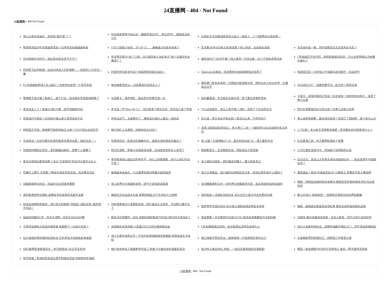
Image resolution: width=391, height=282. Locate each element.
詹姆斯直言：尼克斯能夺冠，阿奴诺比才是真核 (229, 150)
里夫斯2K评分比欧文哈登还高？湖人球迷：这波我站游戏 (235, 47)
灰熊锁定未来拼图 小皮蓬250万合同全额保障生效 (140, 226)
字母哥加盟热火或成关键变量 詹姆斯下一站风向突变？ (56, 226)
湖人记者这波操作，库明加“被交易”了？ (47, 36)
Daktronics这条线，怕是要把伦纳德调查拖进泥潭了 (231, 71)
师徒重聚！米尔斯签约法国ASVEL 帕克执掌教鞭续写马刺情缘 (238, 217)
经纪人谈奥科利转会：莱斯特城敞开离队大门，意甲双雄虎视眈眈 (336, 226)
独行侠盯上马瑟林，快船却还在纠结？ (134, 129)
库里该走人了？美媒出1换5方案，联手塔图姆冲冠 (53, 109)
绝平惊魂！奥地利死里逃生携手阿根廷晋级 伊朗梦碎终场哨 (58, 258)
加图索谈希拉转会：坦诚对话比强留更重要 (49, 183)
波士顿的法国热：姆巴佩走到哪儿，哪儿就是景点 (231, 161)
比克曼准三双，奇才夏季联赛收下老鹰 (320, 140)
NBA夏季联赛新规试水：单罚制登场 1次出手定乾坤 (54, 249)
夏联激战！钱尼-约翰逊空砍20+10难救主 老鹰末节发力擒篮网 (334, 172)
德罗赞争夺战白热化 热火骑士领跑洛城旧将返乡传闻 (232, 206)
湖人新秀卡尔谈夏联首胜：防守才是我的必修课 (139, 183)
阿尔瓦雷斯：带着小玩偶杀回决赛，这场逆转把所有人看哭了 (147, 150)
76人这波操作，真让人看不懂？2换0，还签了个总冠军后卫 (236, 109)
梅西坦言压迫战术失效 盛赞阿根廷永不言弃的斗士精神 (144, 195)
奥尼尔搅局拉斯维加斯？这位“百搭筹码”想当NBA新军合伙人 (59, 161)
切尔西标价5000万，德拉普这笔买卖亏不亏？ (50, 58)
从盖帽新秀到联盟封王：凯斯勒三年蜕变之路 (324, 237)
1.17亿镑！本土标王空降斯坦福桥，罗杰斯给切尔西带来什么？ (335, 129)
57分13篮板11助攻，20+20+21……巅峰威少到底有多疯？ (145, 47)
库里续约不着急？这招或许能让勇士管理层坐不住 (53, 118)
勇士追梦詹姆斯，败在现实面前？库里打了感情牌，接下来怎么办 (336, 118)
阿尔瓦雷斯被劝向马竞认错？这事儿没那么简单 (325, 109)
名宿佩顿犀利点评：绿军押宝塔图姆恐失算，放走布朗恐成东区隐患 (242, 183)
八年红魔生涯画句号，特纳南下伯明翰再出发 (324, 150)
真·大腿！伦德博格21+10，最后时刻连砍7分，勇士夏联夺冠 (237, 140)
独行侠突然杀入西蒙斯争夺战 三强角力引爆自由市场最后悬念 (148, 249)
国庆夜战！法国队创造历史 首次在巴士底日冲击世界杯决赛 (236, 195)
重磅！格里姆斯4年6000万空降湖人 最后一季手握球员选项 (332, 249)
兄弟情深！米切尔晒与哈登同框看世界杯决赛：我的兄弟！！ (59, 140)
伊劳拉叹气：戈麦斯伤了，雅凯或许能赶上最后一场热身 (145, 118)
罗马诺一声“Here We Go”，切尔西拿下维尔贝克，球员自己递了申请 (151, 109)
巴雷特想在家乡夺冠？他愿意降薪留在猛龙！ (138, 71)
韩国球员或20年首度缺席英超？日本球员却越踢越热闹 (55, 47)
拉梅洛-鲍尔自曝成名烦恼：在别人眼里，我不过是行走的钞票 (334, 217)
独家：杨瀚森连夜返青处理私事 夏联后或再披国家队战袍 (331, 206)
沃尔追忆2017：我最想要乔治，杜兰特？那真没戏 (327, 85)
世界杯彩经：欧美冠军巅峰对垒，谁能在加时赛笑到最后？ (146, 140)
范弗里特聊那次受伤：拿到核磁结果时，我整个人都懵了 (57, 150)
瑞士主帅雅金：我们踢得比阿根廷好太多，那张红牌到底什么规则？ (242, 172)
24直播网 (185, 271)
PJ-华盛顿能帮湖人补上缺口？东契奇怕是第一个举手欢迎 (57, 85)
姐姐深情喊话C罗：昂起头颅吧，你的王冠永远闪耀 (54, 217)
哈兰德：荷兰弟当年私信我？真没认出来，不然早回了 (233, 118)
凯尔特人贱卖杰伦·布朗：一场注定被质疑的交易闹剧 (233, 249)
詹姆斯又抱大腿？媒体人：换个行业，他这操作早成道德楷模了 (61, 98)
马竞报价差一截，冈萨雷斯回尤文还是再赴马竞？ (327, 47)
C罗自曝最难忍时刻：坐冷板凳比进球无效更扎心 (230, 226)
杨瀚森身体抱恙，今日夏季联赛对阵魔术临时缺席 (141, 172)
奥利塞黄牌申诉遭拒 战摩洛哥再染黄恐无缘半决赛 (53, 195)
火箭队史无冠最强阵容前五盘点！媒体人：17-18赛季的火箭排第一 (241, 36)
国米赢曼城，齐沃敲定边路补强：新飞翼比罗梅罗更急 (233, 98)
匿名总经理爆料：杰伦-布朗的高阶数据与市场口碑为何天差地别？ (151, 217)
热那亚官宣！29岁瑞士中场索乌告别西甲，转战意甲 (328, 71)
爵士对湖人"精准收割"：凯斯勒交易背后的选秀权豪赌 (329, 195)
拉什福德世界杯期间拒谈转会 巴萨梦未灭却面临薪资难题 (57, 237)
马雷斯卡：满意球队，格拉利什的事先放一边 (138, 98)
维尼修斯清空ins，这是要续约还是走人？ (135, 85)
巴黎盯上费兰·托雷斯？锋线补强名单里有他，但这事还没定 (59, 172)
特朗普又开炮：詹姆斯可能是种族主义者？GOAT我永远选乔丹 (60, 129)
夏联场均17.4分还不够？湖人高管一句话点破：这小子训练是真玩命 (241, 58)
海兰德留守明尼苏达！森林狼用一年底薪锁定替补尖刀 (233, 237)
